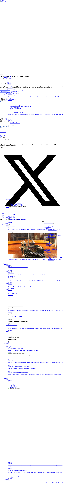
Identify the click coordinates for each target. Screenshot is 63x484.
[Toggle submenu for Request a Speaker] (12, 307)
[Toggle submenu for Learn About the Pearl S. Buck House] (18, 93)
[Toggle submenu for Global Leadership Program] (15, 226)
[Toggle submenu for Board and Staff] (11, 283)
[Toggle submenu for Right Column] (8, 343)
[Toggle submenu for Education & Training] (9, 224)
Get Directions (10, 297)
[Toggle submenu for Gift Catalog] (10, 207)
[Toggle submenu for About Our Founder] (12, 277)
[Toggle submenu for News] (8, 331)
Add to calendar (5, 91)
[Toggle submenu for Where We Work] (11, 271)
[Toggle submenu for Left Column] (8, 225)
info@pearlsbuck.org (13, 293)
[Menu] (8, 121)
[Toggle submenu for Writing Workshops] (12, 232)
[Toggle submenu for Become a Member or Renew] (15, 99)
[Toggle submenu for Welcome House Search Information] (17, 325)
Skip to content (2, 0)
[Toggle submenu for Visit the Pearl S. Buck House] (53, 223)
